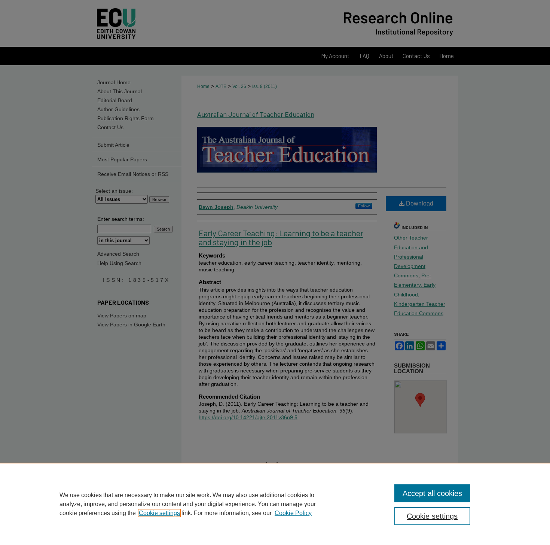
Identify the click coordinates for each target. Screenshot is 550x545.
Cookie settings (159, 513)
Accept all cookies (432, 493)
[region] (275, 504)
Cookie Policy (293, 513)
